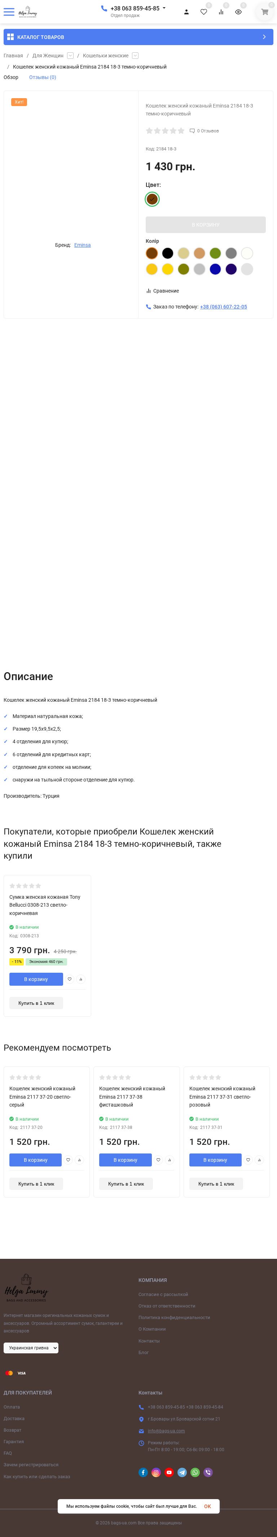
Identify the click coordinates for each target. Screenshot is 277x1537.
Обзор (11, 77)
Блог (143, 1352)
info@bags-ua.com (166, 1430)
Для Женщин (47, 55)
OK (207, 1506)
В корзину (36, 979)
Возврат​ (12, 1430)
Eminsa (82, 245)
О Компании (152, 1329)
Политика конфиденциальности (174, 1317)
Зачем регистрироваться (31, 1464)
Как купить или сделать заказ (37, 1476)
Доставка (14, 1418)
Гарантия (14, 1441)
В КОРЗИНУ (206, 225)
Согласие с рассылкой (163, 1294)
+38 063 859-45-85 (135, 8)
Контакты (149, 1341)
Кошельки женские (105, 55)
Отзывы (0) (42, 77)
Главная (13, 55)
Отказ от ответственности (166, 1306)
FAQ (8, 1453)
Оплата (12, 1407)
